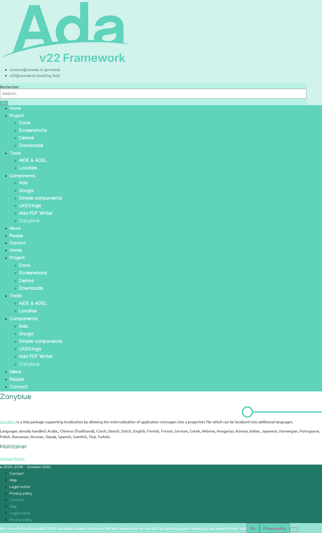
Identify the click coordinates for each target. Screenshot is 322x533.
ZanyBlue (8, 421)
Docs (24, 123)
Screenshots (33, 131)
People (16, 236)
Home (15, 109)
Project (16, 116)
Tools (15, 153)
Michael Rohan (12, 458)
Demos (26, 139)
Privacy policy (20, 494)
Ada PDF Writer (36, 214)
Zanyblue (29, 221)
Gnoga (26, 191)
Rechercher (9, 86)
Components (22, 176)
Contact (17, 243)
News (15, 229)
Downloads (31, 146)
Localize (28, 169)
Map (13, 480)
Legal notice (19, 487)
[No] (294, 530)
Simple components (40, 199)
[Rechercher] (4, 103)
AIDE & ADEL (33, 161)
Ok (253, 528)
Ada (23, 183)
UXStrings (30, 206)
